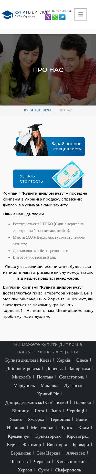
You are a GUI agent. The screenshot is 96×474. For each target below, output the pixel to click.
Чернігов (19, 461)
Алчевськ (75, 453)
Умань (15, 419)
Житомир (31, 444)
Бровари (81, 444)
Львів (55, 410)
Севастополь (71, 377)
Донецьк (54, 368)
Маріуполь (24, 385)
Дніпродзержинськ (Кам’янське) (36, 402)
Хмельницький (71, 461)
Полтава (45, 377)
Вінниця (20, 410)
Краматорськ (48, 436)
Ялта (39, 410)
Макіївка (49, 385)
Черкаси (42, 461)
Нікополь (16, 427)
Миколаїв (21, 377)
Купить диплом (37, 110)
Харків (63, 360)
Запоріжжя (79, 368)
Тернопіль (60, 419)
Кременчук (18, 436)
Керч (11, 444)
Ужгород (36, 419)
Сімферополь (68, 469)
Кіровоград (78, 436)
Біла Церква (48, 453)
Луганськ (73, 385)
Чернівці (75, 410)
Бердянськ (21, 453)
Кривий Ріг (48, 393)
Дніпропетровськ (23, 368)
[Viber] (48, 16)
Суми (43, 469)
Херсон (25, 469)
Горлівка (82, 402)
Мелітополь (42, 427)
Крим (83, 427)
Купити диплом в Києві (28, 360)
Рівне (81, 419)
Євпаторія (57, 444)
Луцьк (66, 427)
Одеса (82, 360)
